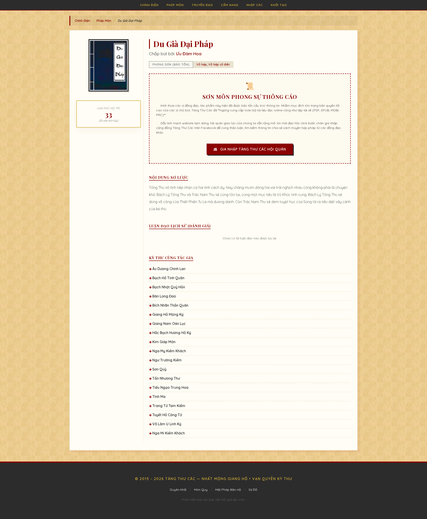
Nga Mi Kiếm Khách (168, 433)
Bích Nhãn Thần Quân (170, 305)
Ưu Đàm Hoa (188, 53)
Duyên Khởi (178, 490)
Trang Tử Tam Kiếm (168, 405)
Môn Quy (200, 490)
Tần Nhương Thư (166, 378)
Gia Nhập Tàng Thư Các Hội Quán (252, 149)
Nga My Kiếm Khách (169, 351)
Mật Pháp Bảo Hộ (228, 490)
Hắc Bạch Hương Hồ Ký (171, 332)
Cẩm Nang (229, 5)
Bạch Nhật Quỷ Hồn (168, 287)
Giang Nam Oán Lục (169, 323)
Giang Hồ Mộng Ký (167, 314)
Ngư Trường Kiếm (167, 360)
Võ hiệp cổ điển (219, 64)
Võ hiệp (201, 64)
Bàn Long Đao (164, 296)
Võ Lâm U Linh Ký (166, 424)
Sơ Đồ (253, 490)
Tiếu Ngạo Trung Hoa (170, 387)
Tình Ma (158, 396)
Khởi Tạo (279, 5)
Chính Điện (149, 5)
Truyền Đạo (202, 5)
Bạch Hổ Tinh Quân (168, 278)
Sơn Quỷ (159, 369)
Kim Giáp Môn (163, 342)
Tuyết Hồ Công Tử (167, 415)
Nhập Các (254, 5)
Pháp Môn (175, 5)
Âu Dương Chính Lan (168, 269)
